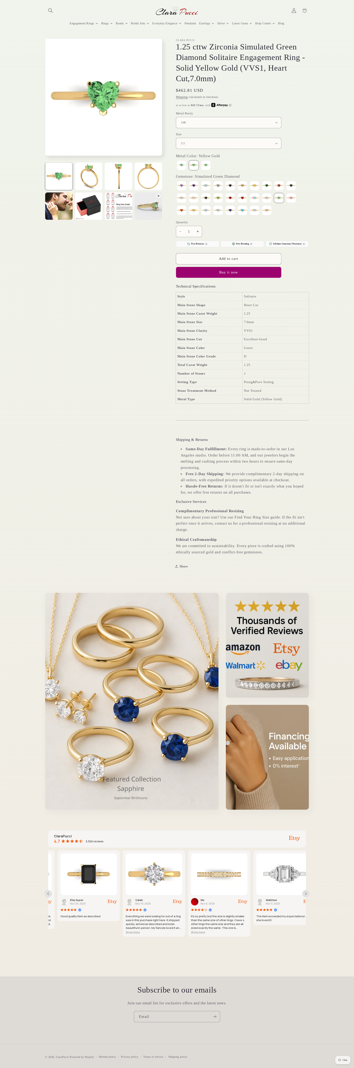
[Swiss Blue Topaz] (218, 211)
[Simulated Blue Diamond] (254, 198)
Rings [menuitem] (105, 23)
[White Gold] (181, 165)
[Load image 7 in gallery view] (118, 206)
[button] (50, 10)
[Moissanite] (181, 198)
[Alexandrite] (181, 186)
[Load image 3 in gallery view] (118, 176)
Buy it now (228, 272)
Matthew (262, 900)
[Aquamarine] (206, 186)
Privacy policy (129, 1056)
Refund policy (107, 1056)
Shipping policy (178, 1056)
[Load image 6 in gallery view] (89, 206)
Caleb (129, 900)
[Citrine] (254, 186)
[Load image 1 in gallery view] (59, 176)
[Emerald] (267, 186)
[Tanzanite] (230, 211)
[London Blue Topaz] (291, 186)
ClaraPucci (62, 1056)
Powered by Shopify (82, 1056)
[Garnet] (279, 186)
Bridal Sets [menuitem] (138, 23)
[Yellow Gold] (193, 165)
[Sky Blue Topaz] (206, 211)
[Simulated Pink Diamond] (291, 198)
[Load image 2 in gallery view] (89, 176)
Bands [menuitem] (120, 23)
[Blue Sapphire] (230, 186)
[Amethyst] (193, 186)
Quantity (182, 222)
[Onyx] (206, 198)
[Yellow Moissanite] (267, 211)
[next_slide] (306, 893)
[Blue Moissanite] (218, 186)
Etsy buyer (67, 900)
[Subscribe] (214, 1016)
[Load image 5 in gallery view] (59, 206)
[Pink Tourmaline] (230, 198)
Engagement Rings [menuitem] (82, 23)
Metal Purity (184, 113)
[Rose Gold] (206, 165)
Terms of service (153, 1056)
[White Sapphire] (254, 211)
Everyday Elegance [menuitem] (164, 23)
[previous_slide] (48, 893)
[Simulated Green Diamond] (279, 198)
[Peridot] (218, 198)
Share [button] (184, 566)
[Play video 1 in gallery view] (148, 206)
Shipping (182, 96)
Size (179, 134)
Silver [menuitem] (221, 23)
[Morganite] (193, 198)
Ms (193, 900)
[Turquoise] (242, 211)
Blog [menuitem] (281, 23)
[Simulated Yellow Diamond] (193, 211)
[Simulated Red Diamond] (181, 211)
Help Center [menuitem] (263, 23)
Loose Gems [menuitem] (240, 23)
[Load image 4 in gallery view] (148, 176)
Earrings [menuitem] (204, 23)
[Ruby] (242, 198)
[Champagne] (242, 186)
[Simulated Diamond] (267, 198)
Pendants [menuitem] (190, 23)
